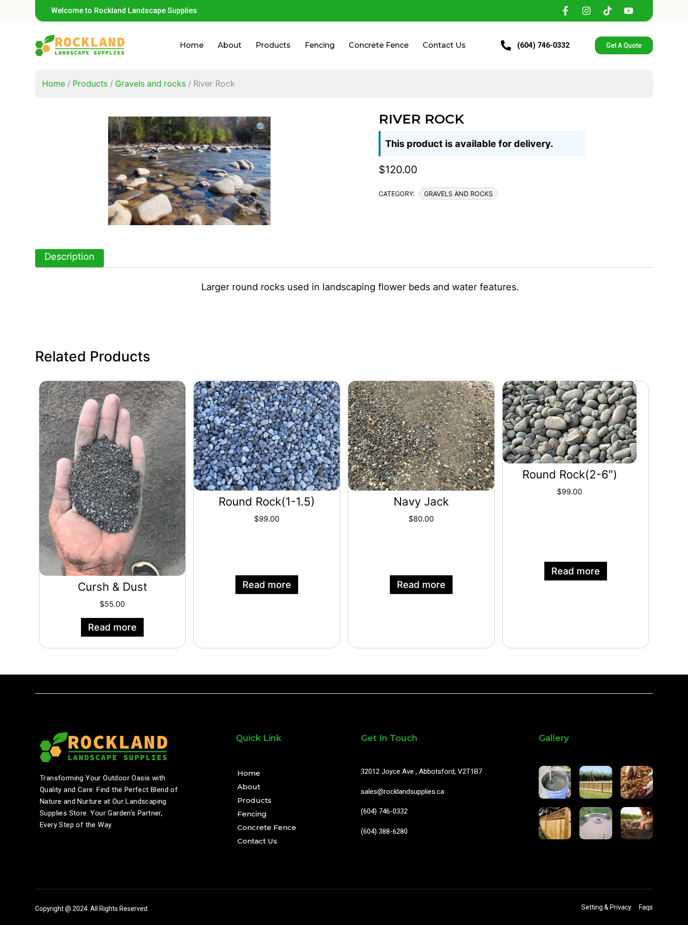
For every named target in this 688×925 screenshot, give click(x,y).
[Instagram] (586, 10)
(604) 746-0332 (543, 45)
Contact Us (444, 45)
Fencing (320, 45)
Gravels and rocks (150, 83)
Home (192, 45)
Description (69, 256)
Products (273, 45)
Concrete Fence (379, 45)
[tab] (69, 258)
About (230, 45)
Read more (112, 627)
